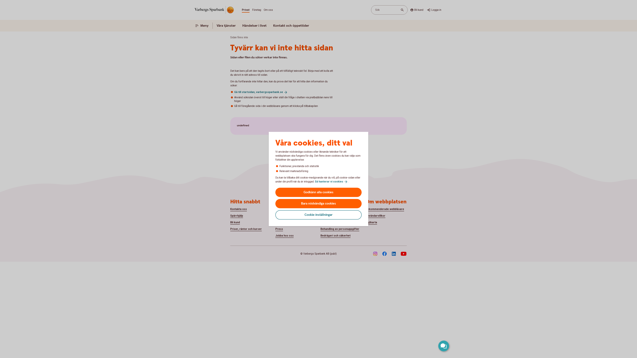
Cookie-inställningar (319, 215)
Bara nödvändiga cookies (318, 203)
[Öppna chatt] (443, 346)
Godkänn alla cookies (318, 192)
